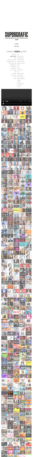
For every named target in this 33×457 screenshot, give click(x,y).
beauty (14, 73)
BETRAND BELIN (20, 73)
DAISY (18, 65)
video (17, 51)
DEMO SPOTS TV (21, 77)
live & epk (13, 75)
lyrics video (13, 70)
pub (15, 58)
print (23, 51)
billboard (14, 54)
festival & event (12, 59)
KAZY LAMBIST (20, 59)
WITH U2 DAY (20, 75)
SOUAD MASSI (20, 58)
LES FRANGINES (20, 83)
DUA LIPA (19, 85)
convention (13, 66)
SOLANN (18, 80)
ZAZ (18, 54)
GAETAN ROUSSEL (21, 63)
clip (15, 71)
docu (14, 78)
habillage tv (13, 65)
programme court (11, 61)
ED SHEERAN (20, 70)
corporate (13, 68)
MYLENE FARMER (21, 78)
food (15, 77)
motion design (12, 63)
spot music (13, 56)
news (10, 51)
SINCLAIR (19, 68)
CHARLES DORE (20, 56)
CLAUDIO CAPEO (20, 61)
